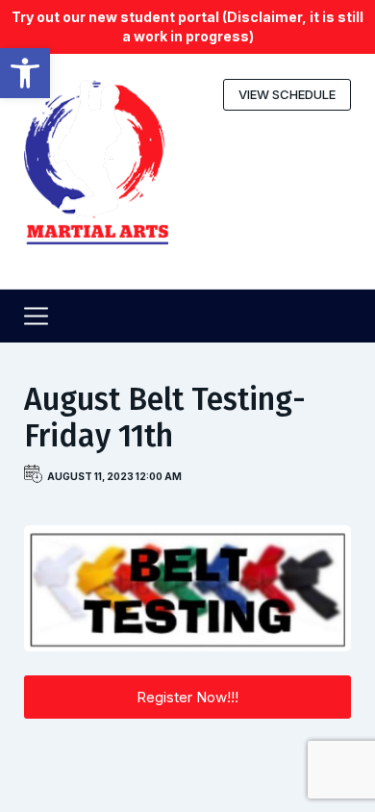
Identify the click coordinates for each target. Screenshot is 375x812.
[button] (25, 73)
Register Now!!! (187, 697)
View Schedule (287, 94)
